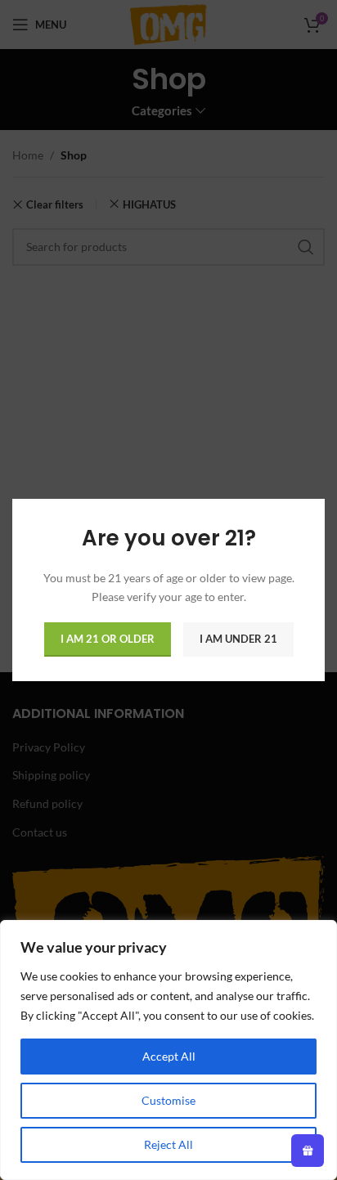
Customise (168, 1100)
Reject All (168, 1144)
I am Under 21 (238, 638)
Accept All (168, 1056)
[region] (168, 1050)
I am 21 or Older (108, 638)
